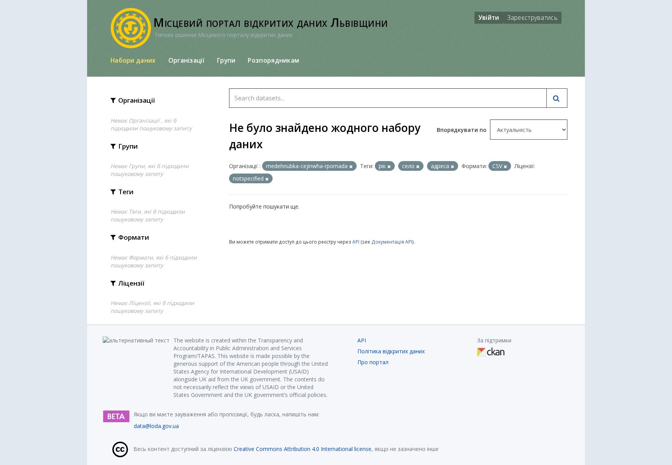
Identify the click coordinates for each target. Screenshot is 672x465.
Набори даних (133, 60)
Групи (226, 60)
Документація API (391, 242)
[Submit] (556, 98)
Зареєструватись (532, 17)
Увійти (488, 17)
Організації (186, 60)
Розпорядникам (273, 60)
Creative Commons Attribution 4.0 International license (302, 449)
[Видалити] (351, 166)
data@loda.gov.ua (156, 426)
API (355, 242)
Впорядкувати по (462, 129)
